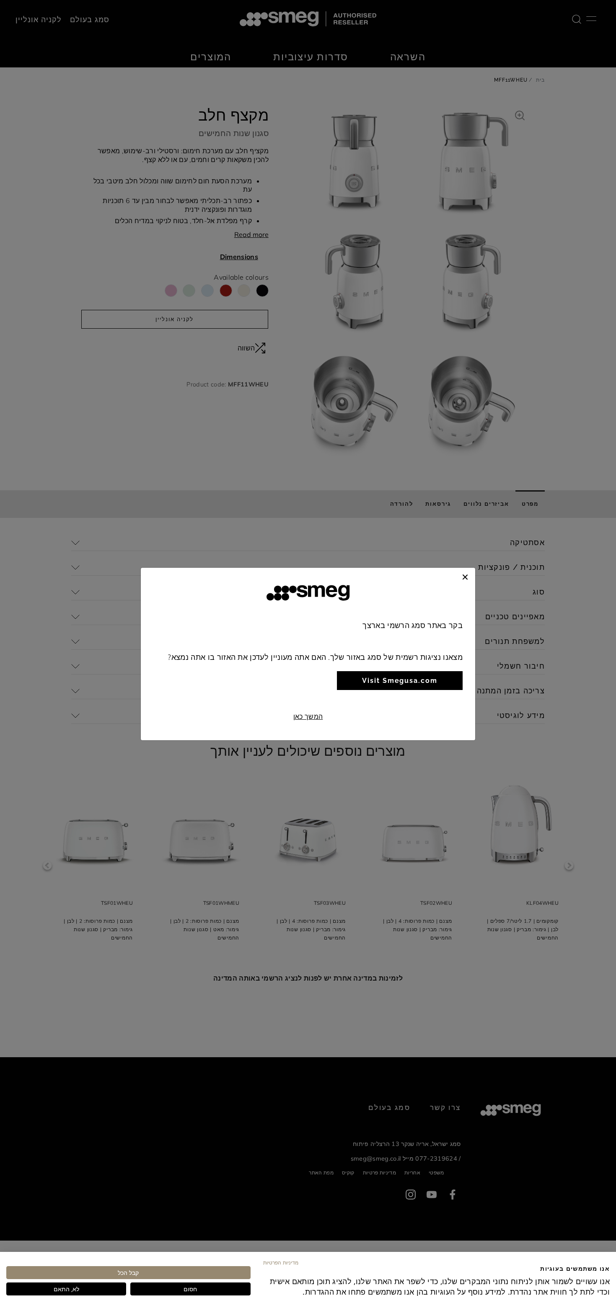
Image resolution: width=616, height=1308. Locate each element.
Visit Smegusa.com (399, 681)
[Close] (465, 576)
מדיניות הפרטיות (280, 1262)
